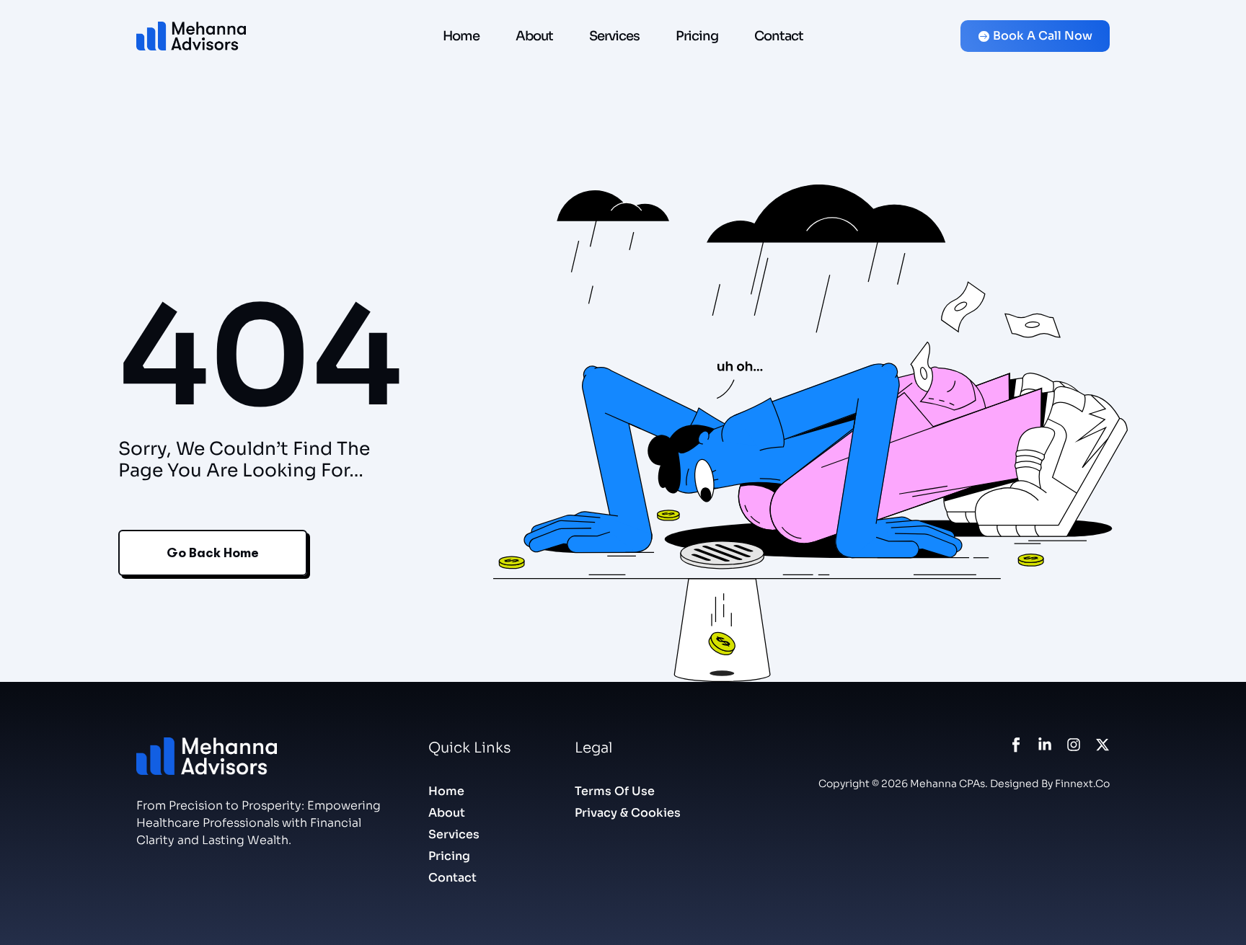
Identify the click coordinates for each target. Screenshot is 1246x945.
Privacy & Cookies (628, 812)
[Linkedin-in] (1045, 744)
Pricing (697, 36)
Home (461, 36)
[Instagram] (1073, 744)
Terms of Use (615, 791)
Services (614, 36)
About (534, 36)
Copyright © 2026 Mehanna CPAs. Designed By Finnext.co (964, 783)
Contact (778, 36)
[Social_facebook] (1016, 744)
